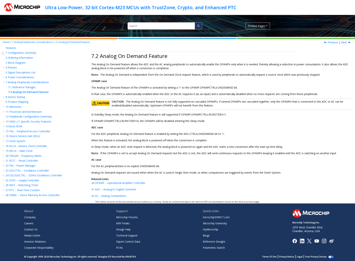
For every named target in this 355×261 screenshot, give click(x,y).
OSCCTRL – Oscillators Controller (27, 170)
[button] (4, 48)
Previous (333, 42)
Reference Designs (214, 241)
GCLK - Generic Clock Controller (26, 146)
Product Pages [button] (256, 26)
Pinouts (11, 67)
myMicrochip (210, 229)
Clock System (15, 141)
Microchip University (215, 223)
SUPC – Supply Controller (22, 180)
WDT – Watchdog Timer (22, 185)
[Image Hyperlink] (316, 240)
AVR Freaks (123, 223)
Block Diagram (16, 62)
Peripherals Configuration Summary (29, 116)
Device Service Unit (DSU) (23, 136)
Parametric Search (214, 247)
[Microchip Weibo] (331, 240)
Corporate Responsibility (38, 247)
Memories (13, 106)
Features (11, 48)
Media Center (32, 235)
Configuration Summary (21, 52)
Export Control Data (128, 241)
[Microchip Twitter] (309, 240)
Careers (28, 223)
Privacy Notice (286, 256)
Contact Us (31, 229)
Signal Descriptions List (21, 72)
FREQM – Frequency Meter (24, 156)
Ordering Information (19, 57)
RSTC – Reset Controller (22, 160)
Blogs (206, 235)
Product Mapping (17, 101)
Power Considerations (20, 77)
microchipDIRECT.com (216, 217)
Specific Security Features (28, 121)
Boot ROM (14, 126)
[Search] (198, 26)
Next (344, 42)
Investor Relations (35, 241)
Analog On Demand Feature (72, 42)
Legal (299, 256)
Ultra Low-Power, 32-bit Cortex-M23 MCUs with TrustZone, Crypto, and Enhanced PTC (140, 7)
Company (30, 217)
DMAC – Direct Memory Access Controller (33, 195)
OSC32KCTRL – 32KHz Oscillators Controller (34, 175)
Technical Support (127, 235)
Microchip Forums (127, 217)
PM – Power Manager (21, 165)
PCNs (119, 247)
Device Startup (15, 97)
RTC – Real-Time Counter (23, 190)
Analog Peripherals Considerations (32, 42)
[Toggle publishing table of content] (3, 53)
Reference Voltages (22, 87)
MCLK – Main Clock (19, 151)
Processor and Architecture (24, 111)
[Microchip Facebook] (294, 240)
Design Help (123, 229)
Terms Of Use (269, 256)
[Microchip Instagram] (324, 240)
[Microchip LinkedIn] (302, 240)
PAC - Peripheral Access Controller (28, 131)
